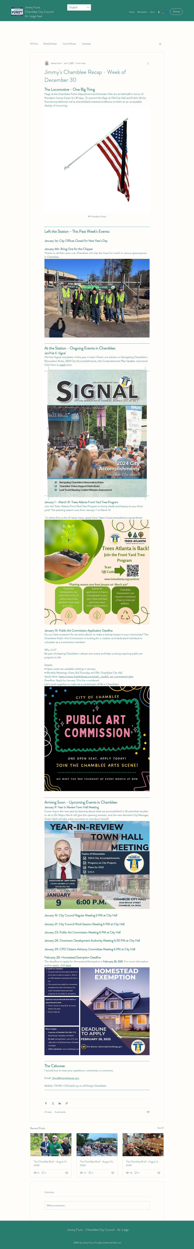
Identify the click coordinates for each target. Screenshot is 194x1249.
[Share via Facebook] (45, 1103)
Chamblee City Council (39, 11)
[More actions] (148, 63)
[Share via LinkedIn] (59, 1103)
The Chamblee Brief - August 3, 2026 (142, 1163)
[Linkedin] (167, 12)
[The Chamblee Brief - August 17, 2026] (50, 1144)
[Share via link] (66, 1103)
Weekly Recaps (50, 43)
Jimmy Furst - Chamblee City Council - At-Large (98, 1229)
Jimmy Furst (32, 7)
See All (161, 1128)
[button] (160, 44)
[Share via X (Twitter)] (52, 1103)
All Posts (34, 43)
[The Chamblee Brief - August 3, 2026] (143, 1144)
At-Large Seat (33, 16)
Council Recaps (69, 43)
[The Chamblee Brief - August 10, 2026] (97, 1144)
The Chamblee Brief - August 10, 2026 (96, 1163)
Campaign (86, 43)
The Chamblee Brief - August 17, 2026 (50, 1163)
